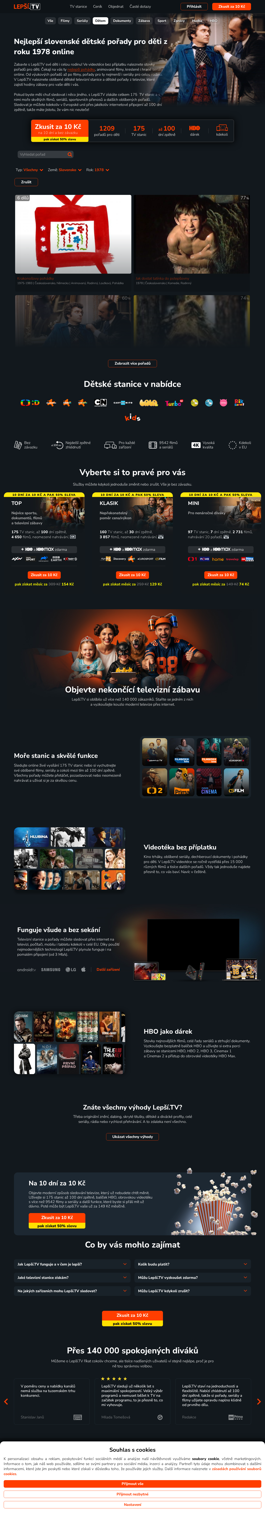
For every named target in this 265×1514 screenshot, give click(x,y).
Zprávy (179, 21)
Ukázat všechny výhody (132, 1136)
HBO (213, 21)
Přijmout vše (132, 1483)
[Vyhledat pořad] (70, 154)
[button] (6, 1401)
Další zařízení (108, 969)
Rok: (95, 169)
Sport (162, 21)
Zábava (144, 21)
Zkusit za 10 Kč (231, 6)
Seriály (82, 21)
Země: (62, 169)
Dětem (100, 21)
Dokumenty (122, 21)
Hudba (197, 21)
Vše (50, 21)
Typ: (27, 169)
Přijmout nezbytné (132, 1494)
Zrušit (26, 182)
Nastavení (132, 1504)
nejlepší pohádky (81, 69)
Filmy (65, 21)
